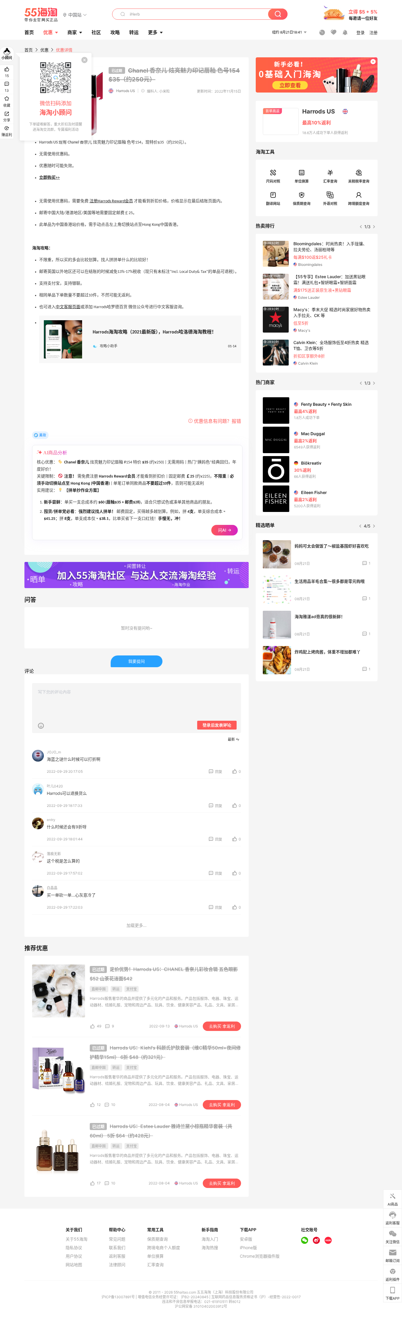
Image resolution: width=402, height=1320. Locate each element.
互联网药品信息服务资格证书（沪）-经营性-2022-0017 (256, 1297)
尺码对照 (273, 181)
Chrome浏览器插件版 (260, 1256)
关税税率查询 (358, 181)
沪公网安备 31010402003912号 (201, 1306)
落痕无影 (54, 854)
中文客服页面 (68, 307)
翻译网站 (273, 203)
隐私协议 (74, 1247)
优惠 (48, 32)
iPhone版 (248, 1247)
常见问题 (117, 1239)
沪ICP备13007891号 (119, 1297)
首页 (28, 49)
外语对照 (330, 203)
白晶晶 (52, 888)
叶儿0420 (55, 786)
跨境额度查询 (358, 203)
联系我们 (117, 1247)
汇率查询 (330, 181)
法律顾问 (117, 1264)
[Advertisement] (317, 729)
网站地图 (74, 1264)
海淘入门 (210, 1239)
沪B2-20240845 (195, 1297)
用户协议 (74, 1256)
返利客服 (117, 1256)
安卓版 (246, 1239)
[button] (75, 14)
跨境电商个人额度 (163, 1247)
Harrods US (125, 91)
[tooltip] (56, 97)
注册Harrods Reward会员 (111, 201)
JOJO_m (54, 752)
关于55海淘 (76, 1239)
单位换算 (302, 181)
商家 (72, 32)
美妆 (42, 435)
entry (51, 819)
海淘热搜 (210, 1247)
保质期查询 (301, 203)
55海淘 (41, 15)
